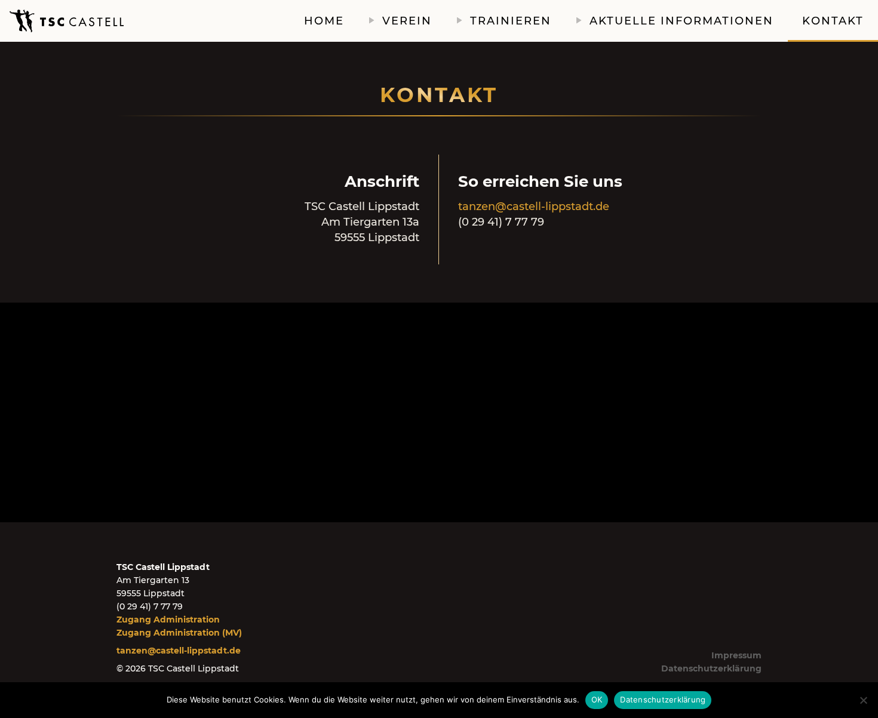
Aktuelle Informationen (681, 20)
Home (324, 20)
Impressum (736, 655)
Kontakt (833, 20)
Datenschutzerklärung (711, 668)
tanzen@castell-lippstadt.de (533, 206)
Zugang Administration (168, 619)
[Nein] (863, 700)
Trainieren (510, 20)
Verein (407, 20)
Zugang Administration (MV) (179, 632)
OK (597, 699)
